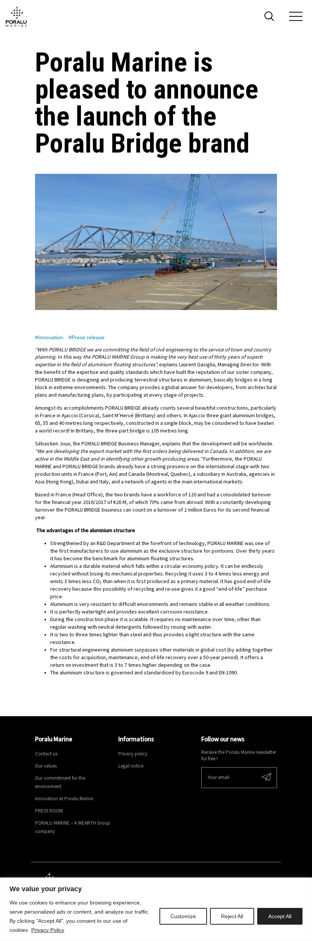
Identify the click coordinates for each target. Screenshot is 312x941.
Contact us (46, 754)
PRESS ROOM (49, 811)
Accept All (279, 916)
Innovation (50, 337)
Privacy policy (132, 754)
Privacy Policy (47, 930)
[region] (156, 909)
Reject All (232, 916)
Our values (46, 766)
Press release (88, 337)
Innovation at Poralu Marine (64, 799)
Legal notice (130, 766)
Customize (183, 916)
